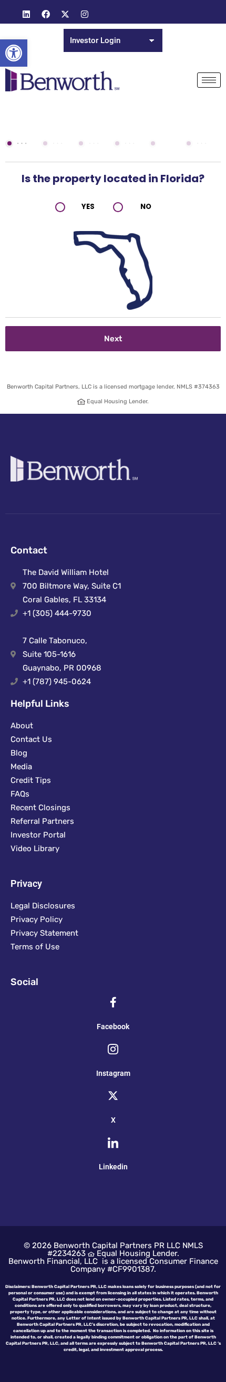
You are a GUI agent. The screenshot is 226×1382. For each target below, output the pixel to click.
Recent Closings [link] (40, 807)
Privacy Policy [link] (37, 919)
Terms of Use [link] (35, 946)
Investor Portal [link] (38, 835)
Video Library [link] (35, 848)
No (145, 207)
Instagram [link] (113, 1073)
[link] (13, 53)
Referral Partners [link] (42, 821)
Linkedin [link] (113, 1167)
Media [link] (21, 766)
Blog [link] (19, 753)
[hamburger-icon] (209, 80)
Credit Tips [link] (31, 780)
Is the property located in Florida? (113, 178)
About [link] (22, 725)
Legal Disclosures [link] (43, 905)
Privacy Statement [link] (44, 933)
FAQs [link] (20, 794)
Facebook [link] (113, 1026)
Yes (88, 207)
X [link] (113, 1120)
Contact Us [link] (31, 739)
